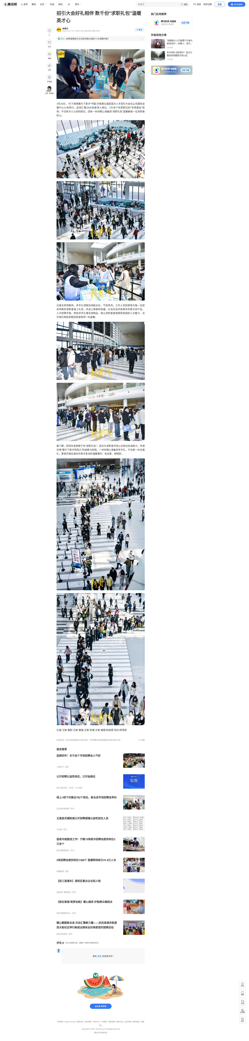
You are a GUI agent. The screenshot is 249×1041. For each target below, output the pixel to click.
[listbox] (101, 841)
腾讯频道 (136, 1022)
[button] (185, 23)
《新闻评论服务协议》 (91, 943)
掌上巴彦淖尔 (62, 788)
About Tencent (70, 1022)
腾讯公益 (120, 1022)
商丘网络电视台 (63, 850)
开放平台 (96, 1022)
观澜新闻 (60, 871)
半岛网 (59, 829)
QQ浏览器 (128, 1022)
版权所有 (104, 1033)
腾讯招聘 (112, 1022)
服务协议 (80, 1022)
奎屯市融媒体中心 (64, 913)
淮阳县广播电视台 (64, 892)
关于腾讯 (60, 1022)
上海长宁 (60, 767)
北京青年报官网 (63, 809)
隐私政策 (88, 1022)
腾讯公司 (97, 1033)
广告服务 (104, 1022)
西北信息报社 (62, 934)
